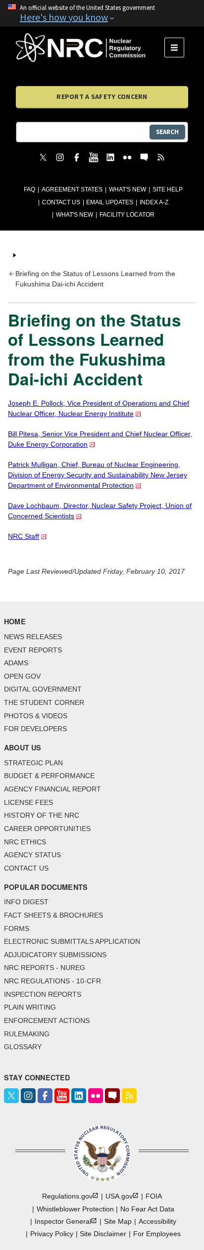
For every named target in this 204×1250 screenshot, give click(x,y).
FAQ (29, 189)
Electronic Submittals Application (72, 941)
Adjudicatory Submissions (55, 955)
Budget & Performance (49, 776)
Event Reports (33, 650)
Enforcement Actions (47, 1020)
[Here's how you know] (102, 13)
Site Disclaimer (103, 1234)
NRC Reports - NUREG (44, 968)
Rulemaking (27, 1034)
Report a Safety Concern (101, 96)
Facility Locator (127, 214)
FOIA (154, 1196)
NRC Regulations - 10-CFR (52, 981)
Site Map (118, 1221)
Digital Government (43, 689)
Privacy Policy (51, 1234)
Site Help (168, 189)
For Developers (35, 729)
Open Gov (22, 676)
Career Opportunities (47, 829)
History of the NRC (41, 815)
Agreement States (72, 189)
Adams (16, 663)
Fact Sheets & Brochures (53, 915)
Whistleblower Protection (75, 1209)
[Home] (90, 47)
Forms (16, 928)
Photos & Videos (35, 716)
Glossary (23, 1047)
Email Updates (109, 202)
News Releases (33, 637)
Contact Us (61, 202)
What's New (127, 189)
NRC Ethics (25, 842)
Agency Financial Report (52, 789)
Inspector (63, 1221)
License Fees (28, 802)
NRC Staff (23, 536)
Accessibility (157, 1221)
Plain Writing (30, 1007)
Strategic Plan (33, 763)
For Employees (157, 1234)
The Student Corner (44, 702)
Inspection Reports (42, 994)
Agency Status (32, 855)
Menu (177, 47)
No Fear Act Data (147, 1209)
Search (167, 132)
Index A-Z (154, 202)
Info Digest (26, 902)
